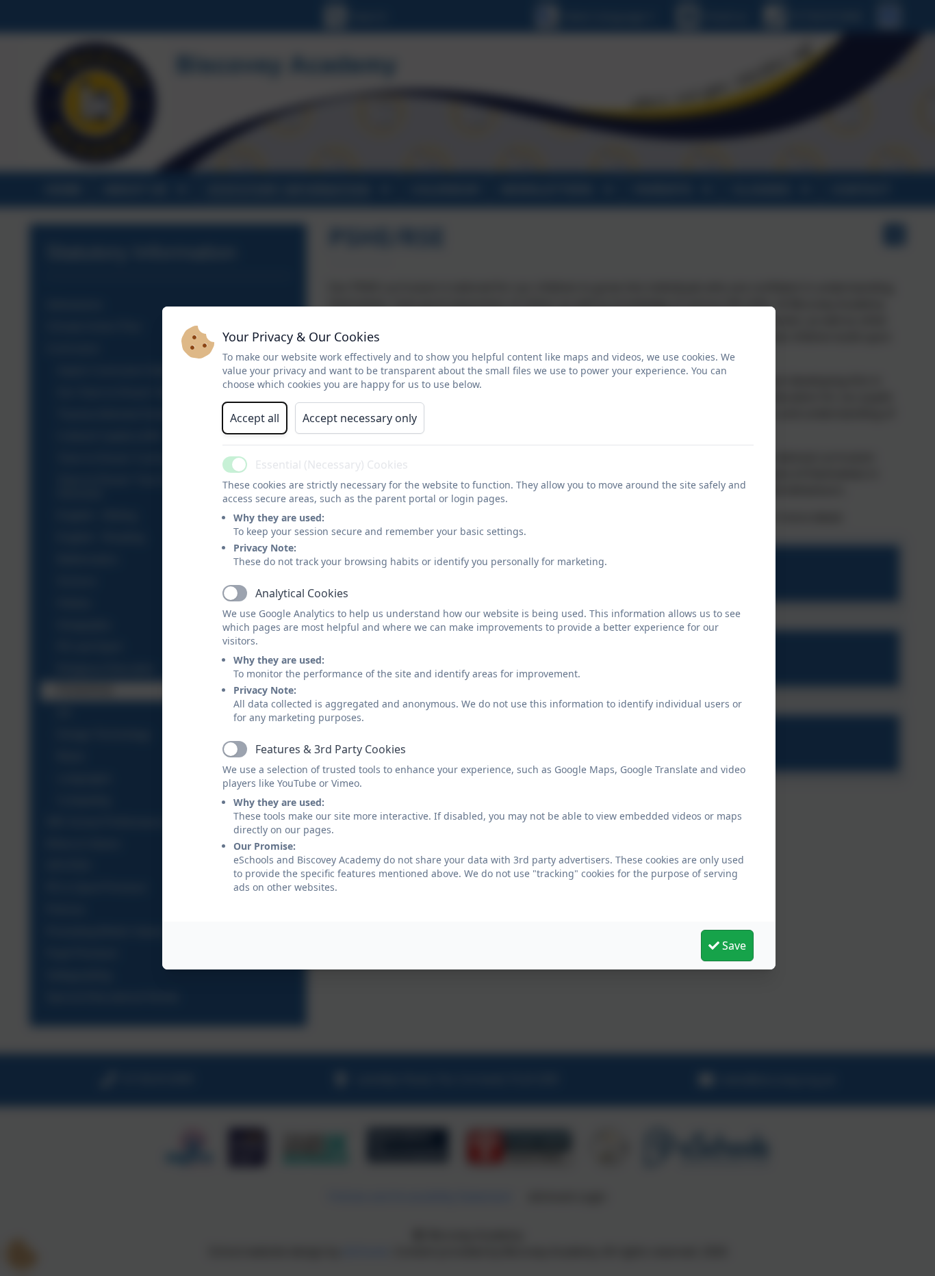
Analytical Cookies (301, 593)
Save (732, 945)
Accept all (254, 418)
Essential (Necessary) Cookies (331, 464)
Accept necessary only (360, 418)
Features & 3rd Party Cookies (330, 749)
